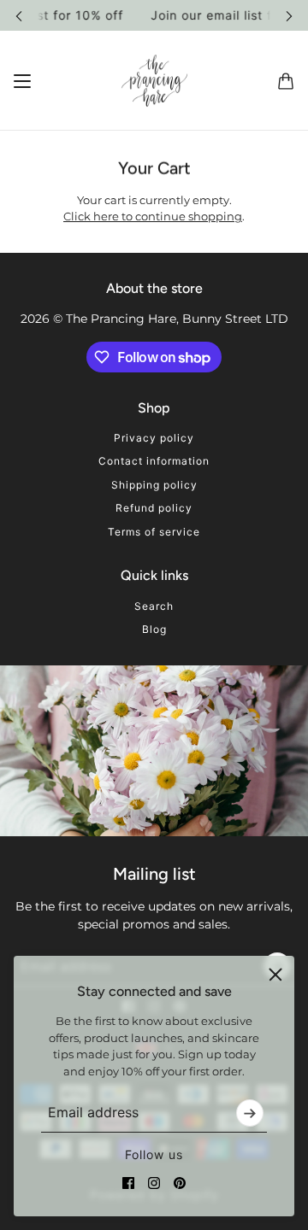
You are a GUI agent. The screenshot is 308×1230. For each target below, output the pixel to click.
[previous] (19, 15)
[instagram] (154, 1183)
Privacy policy (154, 437)
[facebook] (128, 1183)
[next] (289, 15)
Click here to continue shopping (152, 216)
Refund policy (154, 507)
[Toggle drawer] (22, 80)
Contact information (154, 460)
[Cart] (285, 80)
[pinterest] (179, 1183)
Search (154, 606)
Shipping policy (154, 484)
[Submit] (250, 1113)
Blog (154, 629)
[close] (275, 974)
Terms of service (154, 531)
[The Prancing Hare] (154, 80)
